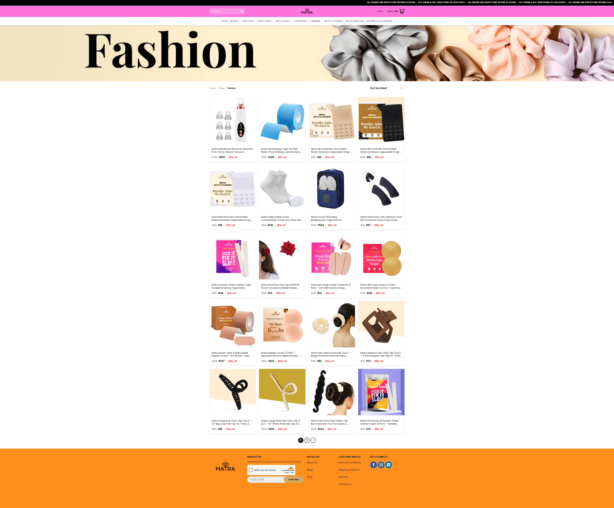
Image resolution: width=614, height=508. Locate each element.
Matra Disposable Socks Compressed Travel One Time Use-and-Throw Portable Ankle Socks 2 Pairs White (281, 218)
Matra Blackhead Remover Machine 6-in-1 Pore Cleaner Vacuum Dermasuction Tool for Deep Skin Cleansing (232, 150)
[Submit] (240, 11)
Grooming (300, 21)
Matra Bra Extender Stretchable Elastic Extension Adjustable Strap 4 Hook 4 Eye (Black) (380, 150)
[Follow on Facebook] (373, 464)
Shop (225, 21)
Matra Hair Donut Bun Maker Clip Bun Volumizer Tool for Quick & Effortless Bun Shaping (329, 422)
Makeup (234, 21)
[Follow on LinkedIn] (388, 464)
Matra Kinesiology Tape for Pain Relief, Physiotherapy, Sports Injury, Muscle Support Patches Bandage (281, 150)
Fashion (315, 21)
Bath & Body (283, 21)
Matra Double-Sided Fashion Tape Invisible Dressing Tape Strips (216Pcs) (231, 286)
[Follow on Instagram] (381, 464)
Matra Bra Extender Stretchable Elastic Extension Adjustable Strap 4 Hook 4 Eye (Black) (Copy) (331, 150)
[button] (396, 11)
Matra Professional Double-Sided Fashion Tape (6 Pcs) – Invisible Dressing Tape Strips (379, 422)
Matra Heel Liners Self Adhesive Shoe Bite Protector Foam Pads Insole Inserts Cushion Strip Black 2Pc (381, 218)
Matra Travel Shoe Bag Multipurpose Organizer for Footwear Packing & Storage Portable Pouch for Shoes (327, 218)
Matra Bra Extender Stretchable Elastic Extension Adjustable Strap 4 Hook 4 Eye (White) (232, 218)
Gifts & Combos (333, 21)
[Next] (313, 440)
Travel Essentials (354, 21)
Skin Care (248, 21)
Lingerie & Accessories (379, 21)
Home (212, 88)
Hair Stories (264, 21)
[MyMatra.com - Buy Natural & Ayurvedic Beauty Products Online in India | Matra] (307, 11)
